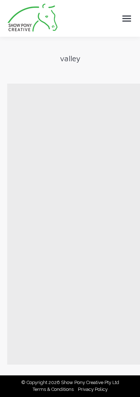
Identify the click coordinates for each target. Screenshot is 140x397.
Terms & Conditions (53, 389)
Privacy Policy (93, 389)
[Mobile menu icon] (127, 18)
